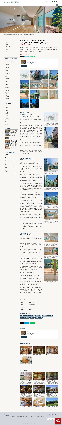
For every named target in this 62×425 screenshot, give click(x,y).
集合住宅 (7, 92)
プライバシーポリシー (33, 416)
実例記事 (7, 34)
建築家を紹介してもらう (20, 416)
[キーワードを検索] (57, 5)
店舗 (6, 93)
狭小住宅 (7, 76)
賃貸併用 (7, 90)
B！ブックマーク (27, 56)
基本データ (27, 54)
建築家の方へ (27, 416)
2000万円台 (6, 110)
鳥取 (10, 168)
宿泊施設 (7, 98)
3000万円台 (6, 112)
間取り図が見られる (9, 82)
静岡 (7, 161)
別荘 (6, 81)
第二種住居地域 (45, 315)
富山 (13, 161)
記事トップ (22, 54)
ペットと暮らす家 (8, 85)
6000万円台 (6, 116)
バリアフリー (8, 87)
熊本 (10, 173)
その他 (7, 99)
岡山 (7, 168)
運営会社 (42, 416)
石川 (15, 161)
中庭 (41, 317)
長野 (8, 161)
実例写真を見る (16, 4)
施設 (6, 95)
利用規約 (38, 416)
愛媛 (15, 168)
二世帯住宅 (7, 74)
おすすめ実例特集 (8, 46)
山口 (8, 168)
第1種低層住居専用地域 (30, 315)
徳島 (16, 168)
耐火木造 (7, 67)
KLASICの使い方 (37, 414)
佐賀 (7, 173)
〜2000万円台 (7, 109)
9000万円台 (6, 119)
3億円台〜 (6, 124)
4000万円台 (6, 113)
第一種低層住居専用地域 (25, 317)
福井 (16, 161)
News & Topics (7, 51)
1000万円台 (6, 107)
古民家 (7, 84)
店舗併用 (7, 89)
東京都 (37, 317)
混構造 (7, 71)
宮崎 (13, 173)
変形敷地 (7, 78)
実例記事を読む (8, 4)
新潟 (10, 161)
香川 (13, 168)
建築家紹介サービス (8, 54)
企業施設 (7, 96)
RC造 (7, 70)
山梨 (11, 161)
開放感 (32, 317)
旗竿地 (52, 315)
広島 (5, 168)
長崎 (8, 173)
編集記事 (6, 44)
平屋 (6, 79)
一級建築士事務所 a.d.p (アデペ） (25, 44)
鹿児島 (15, 173)
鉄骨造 (7, 68)
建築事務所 (7, 47)
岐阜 (5, 163)
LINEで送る (32, 56)
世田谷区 (22, 315)
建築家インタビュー (31, 414)
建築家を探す (32, 4)
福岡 (5, 173)
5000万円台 (6, 115)
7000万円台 (6, 118)
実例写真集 (7, 42)
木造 (6, 65)
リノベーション (8, 73)
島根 (11, 168)
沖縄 (5, 174)
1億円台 (6, 121)
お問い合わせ (39, 4)
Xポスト (22, 56)
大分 (11, 173)
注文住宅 (11, 34)
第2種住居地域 (38, 315)
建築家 (6, 49)
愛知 (5, 161)
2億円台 (6, 122)
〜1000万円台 (7, 106)
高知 (5, 170)
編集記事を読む (25, 4)
